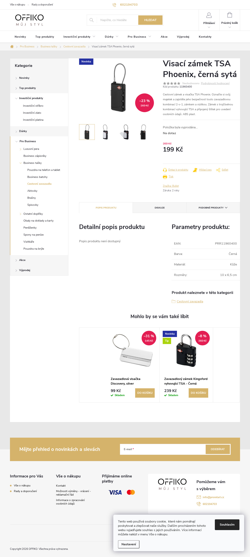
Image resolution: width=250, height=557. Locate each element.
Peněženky (30, 228)
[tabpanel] (133, 365)
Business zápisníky (34, 156)
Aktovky (32, 191)
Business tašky (32, 163)
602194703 (210, 504)
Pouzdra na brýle (33, 249)
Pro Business (28, 141)
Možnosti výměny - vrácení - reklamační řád (73, 493)
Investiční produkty (31, 98)
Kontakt (61, 486)
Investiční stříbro (33, 106)
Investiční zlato (32, 113)
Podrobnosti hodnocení (215, 83)
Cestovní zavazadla (39, 184)
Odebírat (218, 449)
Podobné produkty (211, 207)
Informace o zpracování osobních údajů (70, 502)
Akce (22, 260)
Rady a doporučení (42, 4)
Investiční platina (33, 120)
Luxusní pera (31, 149)
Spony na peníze (33, 235)
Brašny (31, 198)
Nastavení (128, 544)
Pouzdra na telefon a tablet (43, 170)
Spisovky (32, 205)
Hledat (150, 20)
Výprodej (24, 270)
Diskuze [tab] (160, 207)
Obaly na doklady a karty (38, 221)
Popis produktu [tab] (106, 207)
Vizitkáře (28, 242)
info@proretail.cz (213, 497)
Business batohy (37, 177)
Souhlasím (227, 524)
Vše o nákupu (17, 4)
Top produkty (27, 88)
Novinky (24, 78)
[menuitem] (20, 37)
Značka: (171, 186)
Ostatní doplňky (33, 214)
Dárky (23, 131)
